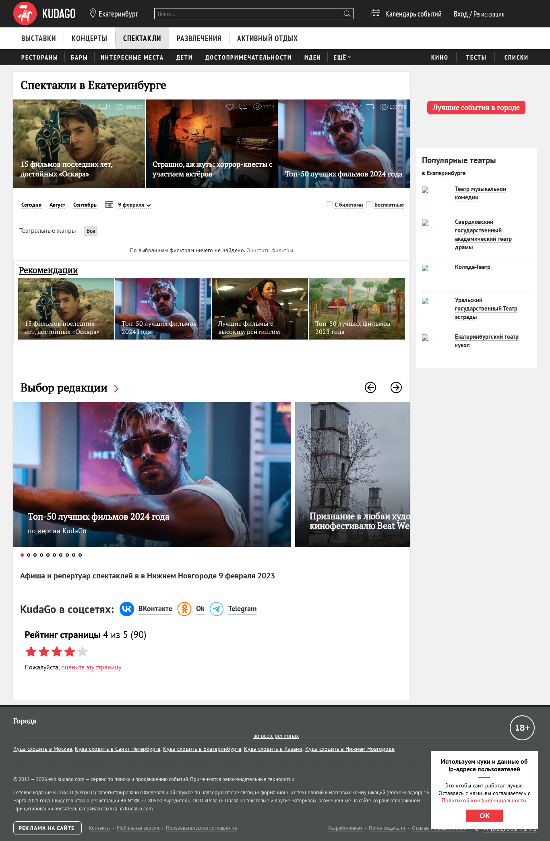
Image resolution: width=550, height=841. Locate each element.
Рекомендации (48, 270)
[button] (370, 387)
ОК (485, 816)
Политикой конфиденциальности (484, 800)
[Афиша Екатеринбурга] (44, 13)
